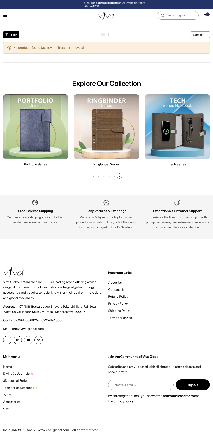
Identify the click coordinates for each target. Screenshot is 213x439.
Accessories (11, 402)
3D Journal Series (15, 381)
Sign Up (192, 385)
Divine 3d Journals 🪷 (18, 373)
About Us (115, 282)
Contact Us (116, 290)
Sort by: (198, 35)
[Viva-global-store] (106, 15)
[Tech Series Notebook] (177, 126)
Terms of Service (120, 318)
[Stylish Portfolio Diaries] (35, 126)
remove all (77, 48)
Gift (6, 409)
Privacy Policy (118, 304)
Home (7, 367)
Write (7, 395)
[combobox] (178, 15)
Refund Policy (118, 296)
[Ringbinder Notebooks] (106, 126)
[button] (65, 4)
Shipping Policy (119, 311)
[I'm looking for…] (162, 15)
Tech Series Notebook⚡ (20, 388)
